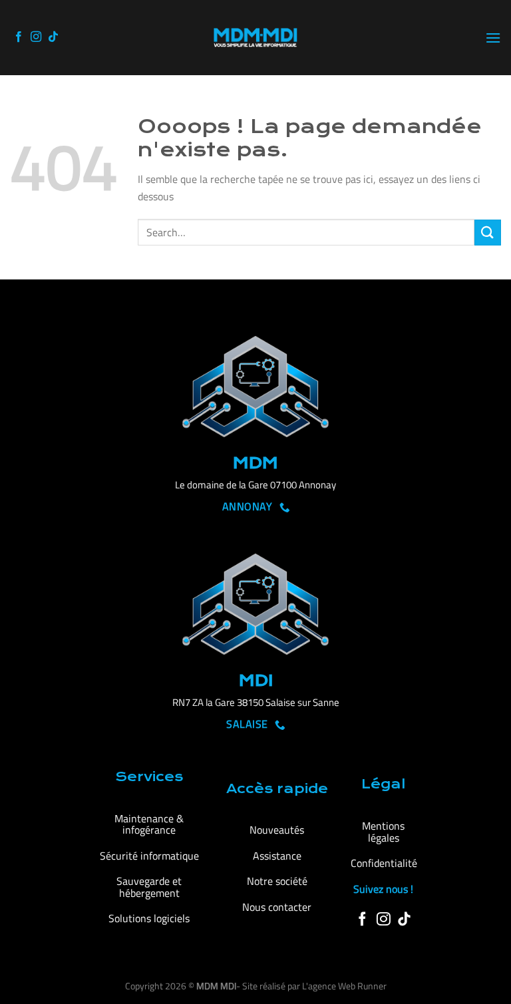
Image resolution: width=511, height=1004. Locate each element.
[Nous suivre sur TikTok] (53, 37)
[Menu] (493, 37)
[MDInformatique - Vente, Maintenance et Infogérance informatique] (255, 37)
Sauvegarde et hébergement (149, 887)
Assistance (277, 856)
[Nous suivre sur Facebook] (18, 37)
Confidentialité (384, 863)
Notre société (277, 881)
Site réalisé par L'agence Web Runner (314, 986)
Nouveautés (277, 830)
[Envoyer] (487, 233)
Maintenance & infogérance (149, 824)
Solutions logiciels (149, 918)
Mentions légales (383, 832)
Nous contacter (276, 907)
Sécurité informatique (149, 856)
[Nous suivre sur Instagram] (36, 37)
